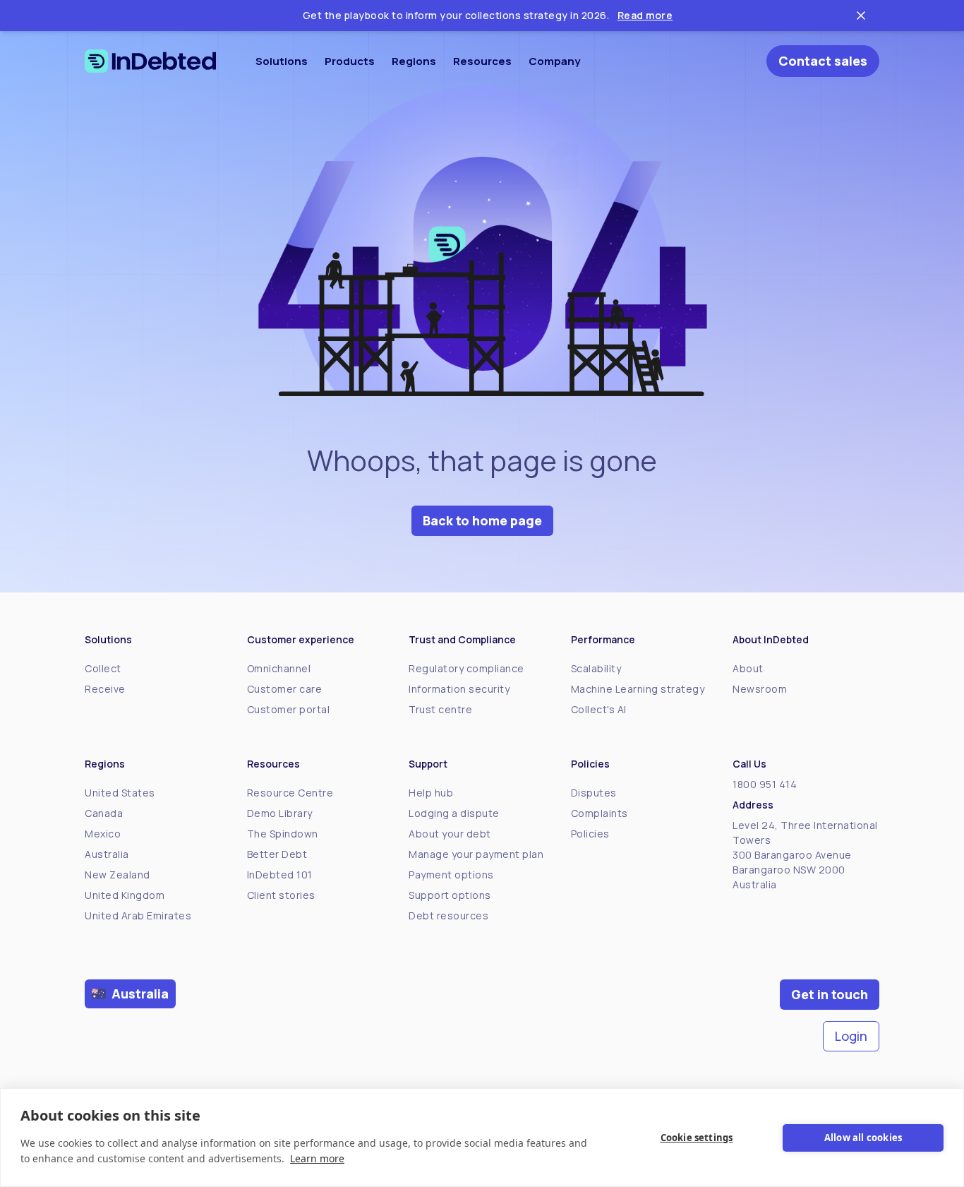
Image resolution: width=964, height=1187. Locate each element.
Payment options (451, 874)
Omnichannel (279, 668)
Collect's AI (599, 709)
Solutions (281, 61)
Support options (450, 895)
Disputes (594, 792)
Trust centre (440, 709)
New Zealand (117, 874)
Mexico (103, 833)
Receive (105, 689)
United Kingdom (124, 895)
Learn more (317, 1158)
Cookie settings (697, 1137)
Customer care (285, 689)
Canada (104, 813)
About (748, 668)
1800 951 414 (765, 784)
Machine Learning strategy (638, 689)
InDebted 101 (280, 874)
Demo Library (280, 813)
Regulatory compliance (466, 668)
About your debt (450, 833)
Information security (459, 689)
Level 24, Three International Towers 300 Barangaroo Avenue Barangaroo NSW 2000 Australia (805, 854)
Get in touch (829, 994)
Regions (414, 61)
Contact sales (822, 60)
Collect (103, 668)
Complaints (599, 813)
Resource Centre (290, 792)
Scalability (596, 668)
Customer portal (288, 709)
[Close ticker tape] (861, 15)
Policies (590, 833)
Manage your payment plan (476, 854)
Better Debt (277, 854)
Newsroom (760, 689)
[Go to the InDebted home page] (150, 61)
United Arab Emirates (138, 915)
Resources (482, 61)
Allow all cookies (863, 1137)
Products (350, 61)
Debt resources (448, 915)
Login (851, 1035)
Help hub (431, 792)
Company (554, 61)
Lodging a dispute (454, 813)
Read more (645, 15)
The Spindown (282, 833)
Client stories (281, 895)
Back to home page (482, 520)
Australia (107, 854)
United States (120, 792)
